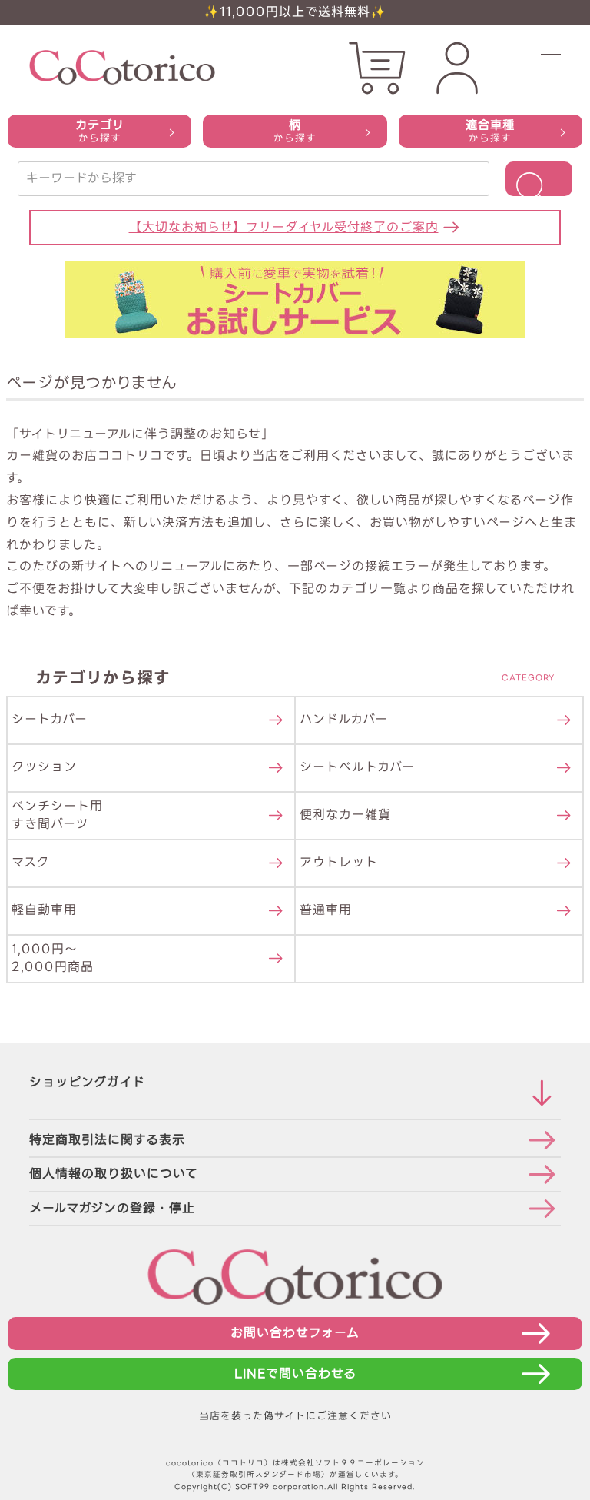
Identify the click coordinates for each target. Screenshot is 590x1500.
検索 (538, 178)
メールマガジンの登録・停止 (112, 1208)
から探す (99, 130)
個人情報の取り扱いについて (113, 1173)
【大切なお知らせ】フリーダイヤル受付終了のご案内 (284, 227)
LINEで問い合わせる (295, 1373)
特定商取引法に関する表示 (107, 1139)
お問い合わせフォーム (295, 1332)
